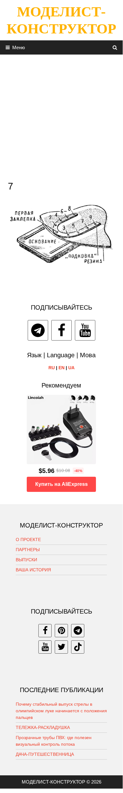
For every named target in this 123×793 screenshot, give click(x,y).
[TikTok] (77, 647)
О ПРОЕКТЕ (28, 539)
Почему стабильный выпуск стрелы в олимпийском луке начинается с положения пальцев (61, 711)
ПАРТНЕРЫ (28, 549)
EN (61, 367)
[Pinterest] (61, 630)
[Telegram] (38, 330)
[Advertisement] (61, 116)
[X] (61, 647)
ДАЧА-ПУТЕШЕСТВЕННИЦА (45, 754)
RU (51, 367)
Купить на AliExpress (61, 484)
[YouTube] (85, 330)
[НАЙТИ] (115, 47)
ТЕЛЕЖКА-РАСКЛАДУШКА (43, 727)
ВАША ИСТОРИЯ (33, 569)
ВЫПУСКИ (26, 559)
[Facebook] (61, 330)
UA (71, 367)
